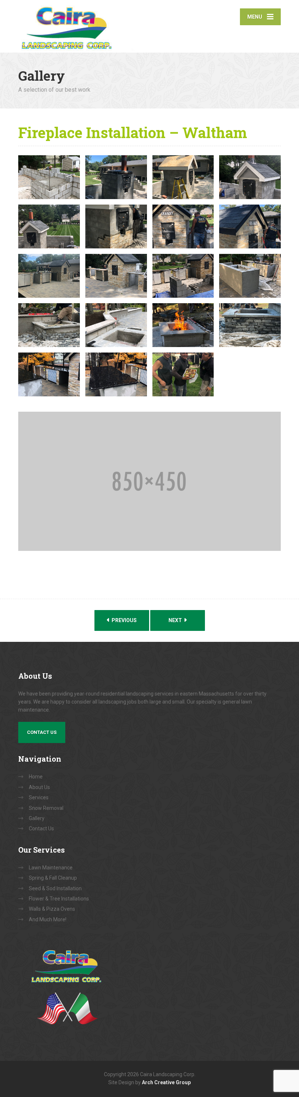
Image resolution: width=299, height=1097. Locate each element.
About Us (39, 787)
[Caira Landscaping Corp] (109, 26)
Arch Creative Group (166, 1082)
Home (36, 777)
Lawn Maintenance (51, 868)
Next (175, 620)
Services (38, 797)
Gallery (36, 818)
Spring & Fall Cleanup (53, 878)
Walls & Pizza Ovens (52, 909)
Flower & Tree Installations (59, 899)
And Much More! (47, 919)
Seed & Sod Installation (55, 888)
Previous (123, 620)
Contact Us (42, 732)
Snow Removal (46, 808)
